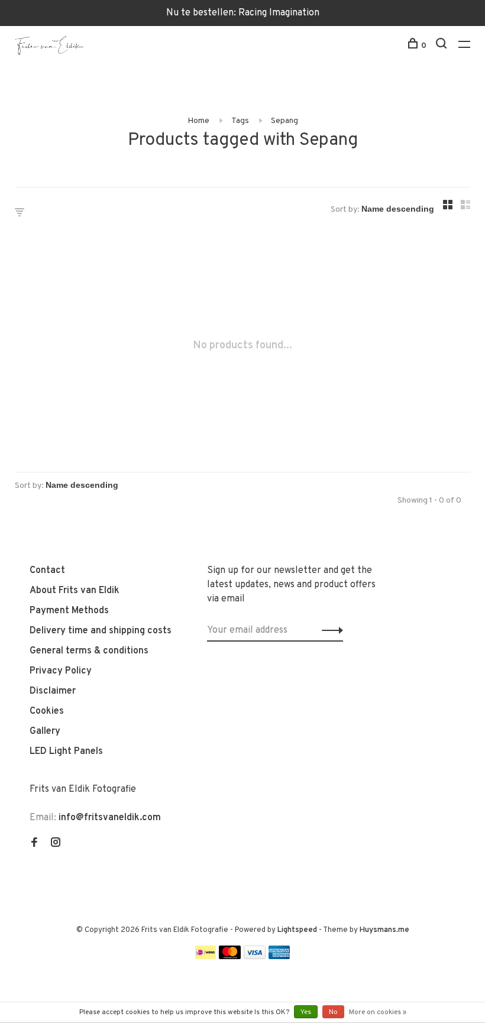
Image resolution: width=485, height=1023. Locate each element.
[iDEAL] (205, 957)
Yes (305, 1012)
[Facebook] (34, 844)
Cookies (47, 711)
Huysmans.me (384, 930)
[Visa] (255, 957)
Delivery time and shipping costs (101, 631)
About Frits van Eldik (74, 591)
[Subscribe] (329, 630)
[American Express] (279, 957)
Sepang (284, 121)
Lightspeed (297, 930)
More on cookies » (377, 1012)
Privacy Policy (61, 671)
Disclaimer (53, 691)
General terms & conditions (89, 651)
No (333, 1012)
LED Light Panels (66, 751)
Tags (240, 121)
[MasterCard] (230, 957)
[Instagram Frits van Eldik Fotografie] (55, 844)
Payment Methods (69, 611)
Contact (47, 571)
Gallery (45, 731)
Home (198, 121)
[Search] (443, 46)
